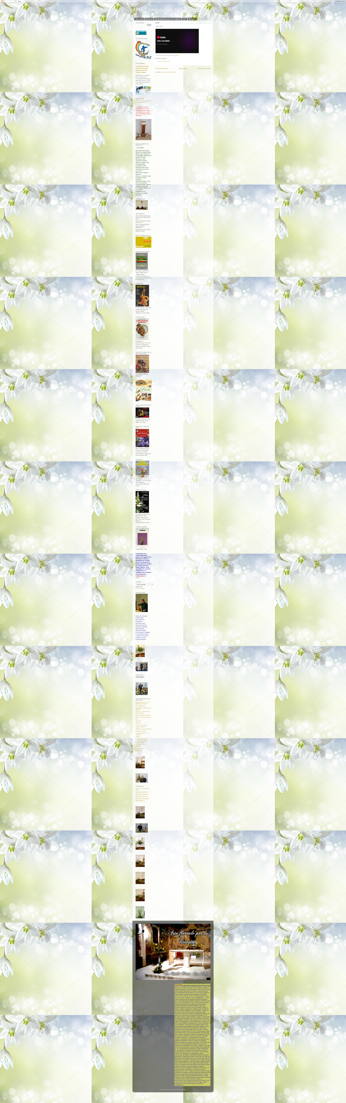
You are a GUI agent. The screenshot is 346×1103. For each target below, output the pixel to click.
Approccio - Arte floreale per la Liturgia (142, 712)
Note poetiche (140, 748)
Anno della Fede (140, 705)
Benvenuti (149, 19)
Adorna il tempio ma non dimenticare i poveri (143, 703)
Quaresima (139, 750)
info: (184, 19)
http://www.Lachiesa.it (142, 792)
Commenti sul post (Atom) (168, 72)
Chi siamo (192, 19)
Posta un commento (163, 61)
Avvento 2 (138, 723)
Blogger (184, 1089)
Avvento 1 (138, 721)
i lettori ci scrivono (141, 731)
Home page (139, 19)
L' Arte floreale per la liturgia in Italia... (141, 741)
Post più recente (161, 68)
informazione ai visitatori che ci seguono (167, 19)
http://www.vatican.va (142, 796)
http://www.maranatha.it (142, 798)
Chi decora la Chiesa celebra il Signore (142, 726)
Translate (142, 588)
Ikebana (138, 736)
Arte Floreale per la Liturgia (166, 10)
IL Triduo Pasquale (141, 739)
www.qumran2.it (140, 800)
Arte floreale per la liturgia (143, 715)
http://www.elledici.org (142, 794)
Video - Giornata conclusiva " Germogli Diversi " (143, 101)
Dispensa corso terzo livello (143, 729)
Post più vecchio (204, 68)
